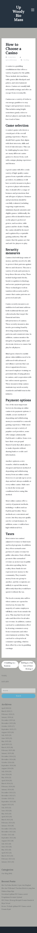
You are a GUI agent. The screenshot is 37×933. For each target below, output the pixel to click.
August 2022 (6, 841)
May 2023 (5, 814)
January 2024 (6, 789)
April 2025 (5, 744)
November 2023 (7, 796)
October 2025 (6, 726)
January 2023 (6, 826)
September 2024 (7, 765)
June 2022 (5, 847)
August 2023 (6, 805)
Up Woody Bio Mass (19, 13)
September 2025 (7, 729)
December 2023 (7, 793)
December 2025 (7, 720)
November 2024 (7, 759)
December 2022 (7, 829)
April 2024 (5, 781)
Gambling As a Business (9, 664)
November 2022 (7, 832)
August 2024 (6, 768)
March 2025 (6, 747)
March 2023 (6, 820)
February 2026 (7, 714)
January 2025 (6, 753)
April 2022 (5, 853)
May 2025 (5, 741)
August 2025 (6, 732)
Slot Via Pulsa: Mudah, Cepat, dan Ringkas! (16, 885)
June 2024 (5, 774)
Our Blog (26, 60)
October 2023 (6, 798)
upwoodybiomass (11, 60)
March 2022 (6, 856)
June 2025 (5, 738)
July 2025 (5, 735)
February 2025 (7, 750)
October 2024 (6, 762)
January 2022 (6, 862)
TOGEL (4, 676)
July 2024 (5, 771)
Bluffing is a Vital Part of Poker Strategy (27, 666)
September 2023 (7, 802)
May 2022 (5, 850)
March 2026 (6, 711)
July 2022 (5, 844)
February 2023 (7, 823)
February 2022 (7, 859)
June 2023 (5, 811)
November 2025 (7, 723)
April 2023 (5, 817)
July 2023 (5, 808)
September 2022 (7, 838)
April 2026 (5, 708)
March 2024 (6, 783)
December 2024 (7, 756)
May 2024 (5, 777)
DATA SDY (5, 682)
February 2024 (7, 786)
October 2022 (6, 835)
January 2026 (6, 717)
